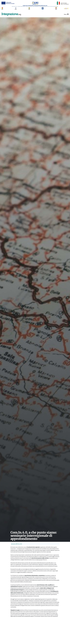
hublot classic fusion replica (38, 581)
